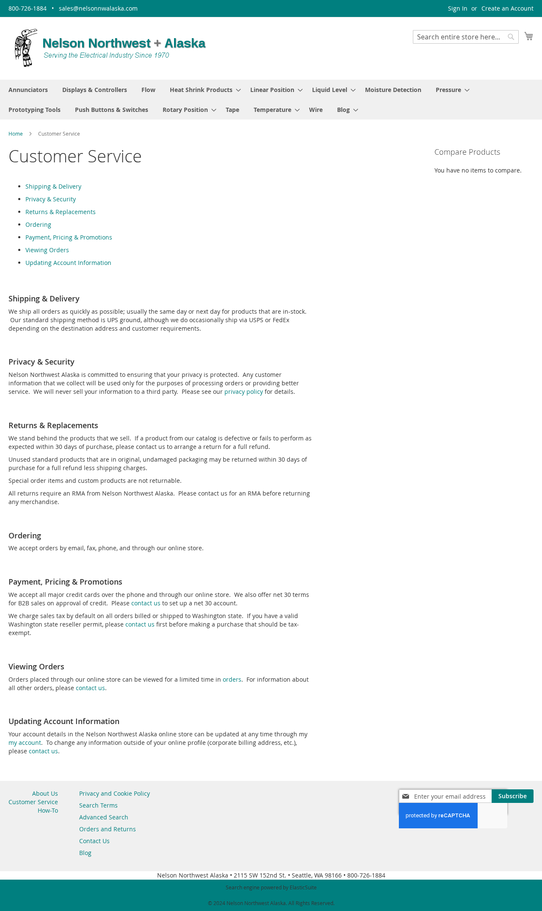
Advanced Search (103, 817)
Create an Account (507, 8)
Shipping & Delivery (53, 186)
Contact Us (94, 841)
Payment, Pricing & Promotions (68, 237)
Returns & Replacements (60, 212)
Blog (85, 853)
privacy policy (243, 391)
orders (232, 679)
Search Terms (98, 805)
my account (24, 742)
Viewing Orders (47, 250)
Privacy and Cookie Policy (114, 793)
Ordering (38, 224)
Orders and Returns (107, 829)
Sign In (457, 8)
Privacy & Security (50, 199)
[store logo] (110, 48)
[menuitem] (28, 90)
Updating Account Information (68, 263)
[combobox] (466, 37)
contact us (145, 603)
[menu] (271, 100)
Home (16, 133)
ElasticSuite (303, 887)
